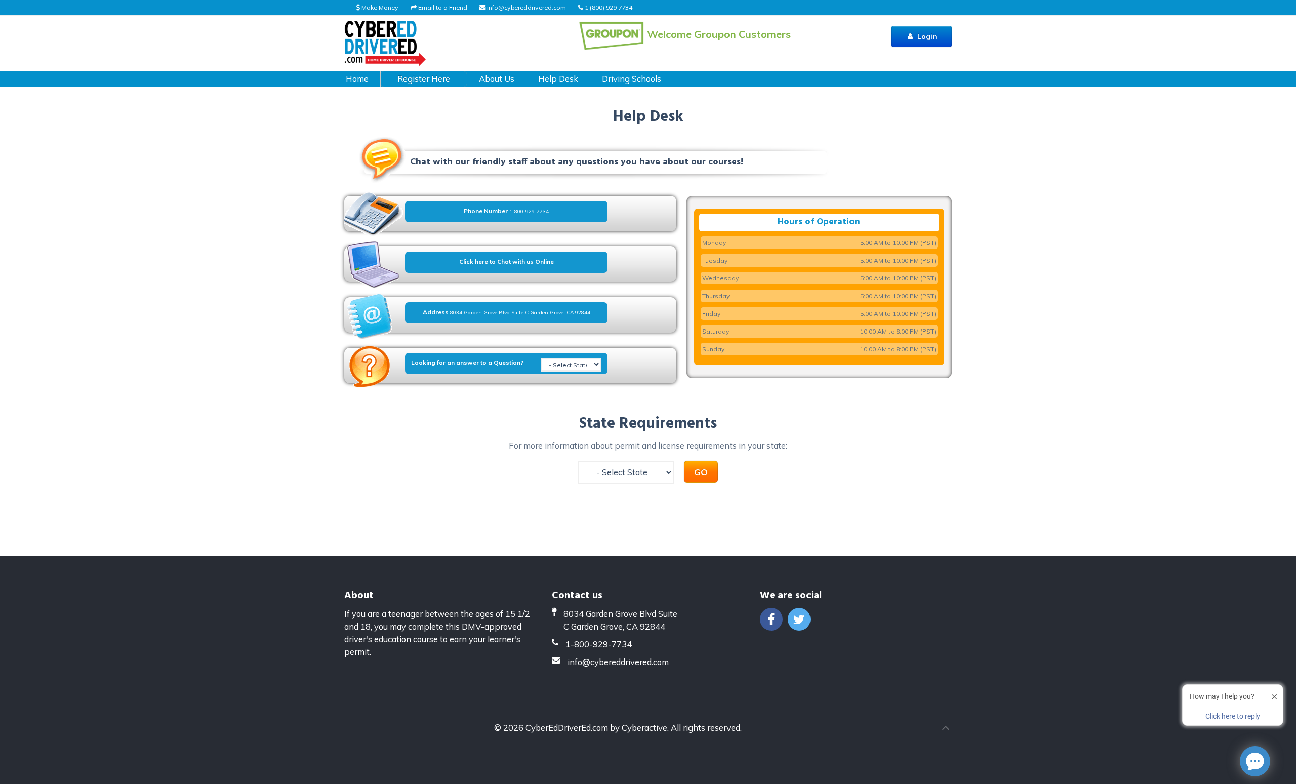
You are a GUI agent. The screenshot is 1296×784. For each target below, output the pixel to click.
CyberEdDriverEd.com (566, 727)
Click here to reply (1232, 716)
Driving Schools (631, 78)
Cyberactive (644, 727)
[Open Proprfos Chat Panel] (1255, 761)
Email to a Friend (442, 7)
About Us (496, 78)
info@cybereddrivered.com (526, 7)
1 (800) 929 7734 (607, 7)
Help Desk (558, 78)
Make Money (379, 7)
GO (701, 471)
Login (926, 36)
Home (357, 78)
